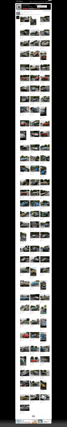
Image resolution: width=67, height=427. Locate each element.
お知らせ (47, 1)
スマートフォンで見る (38, 4)
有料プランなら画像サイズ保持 (39, 1)
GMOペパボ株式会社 (50, 1)
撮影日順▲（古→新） (22, 14)
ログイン (44, 1)
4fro (20, 13)
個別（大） (27, 12)
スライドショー (31, 12)
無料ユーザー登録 (33, 1)
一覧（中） (24, 12)
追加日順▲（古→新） (33, 14)
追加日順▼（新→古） (38, 14)
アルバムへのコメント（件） (46, 10)
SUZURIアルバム (19, 1)
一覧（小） (21, 12)
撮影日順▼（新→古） (28, 14)
